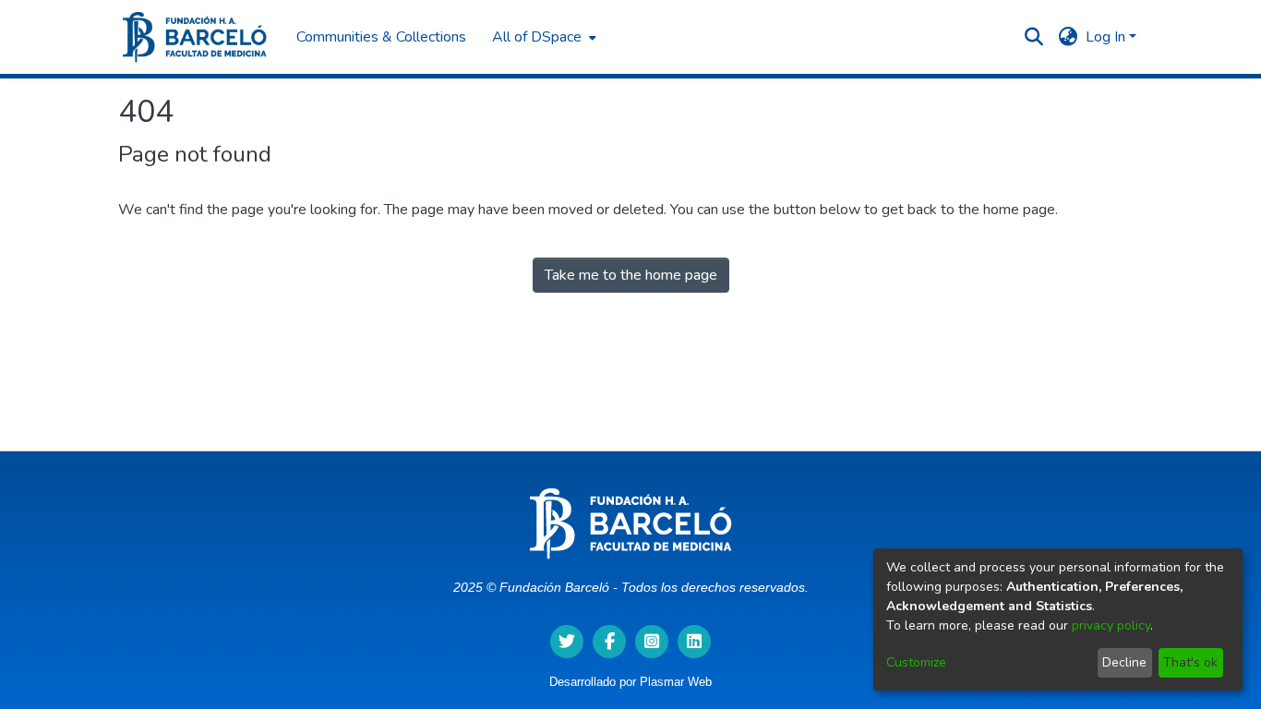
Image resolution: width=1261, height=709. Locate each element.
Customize (916, 662)
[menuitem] (542, 37)
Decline (1124, 662)
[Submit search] (1034, 37)
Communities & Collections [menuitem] (381, 37)
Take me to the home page (631, 275)
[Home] (195, 37)
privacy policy (1111, 625)
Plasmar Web (676, 682)
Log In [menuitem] (1105, 37)
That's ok (1190, 662)
